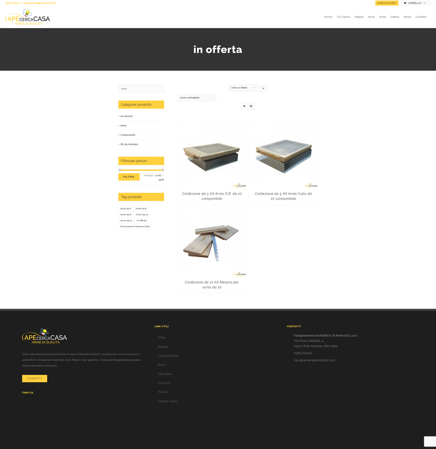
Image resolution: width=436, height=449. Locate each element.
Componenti (127, 134)
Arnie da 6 (141, 208)
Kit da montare (129, 144)
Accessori (126, 116)
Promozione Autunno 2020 (135, 226)
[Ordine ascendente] (263, 88)
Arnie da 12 (126, 220)
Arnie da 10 (142, 214)
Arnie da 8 (125, 214)
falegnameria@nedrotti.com (39, 3)
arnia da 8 (125, 208)
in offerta (141, 220)
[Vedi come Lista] (251, 106)
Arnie (123, 125)
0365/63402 (303, 353)
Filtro (129, 176)
